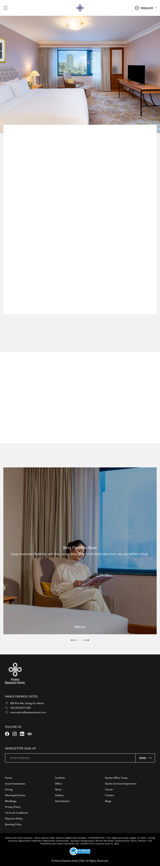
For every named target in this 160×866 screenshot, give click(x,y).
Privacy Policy (13, 807)
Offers (58, 783)
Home (8, 778)
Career (109, 789)
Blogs (108, 801)
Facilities (60, 778)
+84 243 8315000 (143, 298)
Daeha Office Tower (116, 778)
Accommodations (15, 783)
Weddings (10, 801)
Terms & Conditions (16, 812)
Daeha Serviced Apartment (120, 783)
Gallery (59, 795)
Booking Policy (13, 824)
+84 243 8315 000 (20, 708)
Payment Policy (13, 818)
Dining (8, 789)
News (58, 789)
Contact (109, 795)
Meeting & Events (15, 795)
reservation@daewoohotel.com (133, 308)
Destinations (62, 801)
